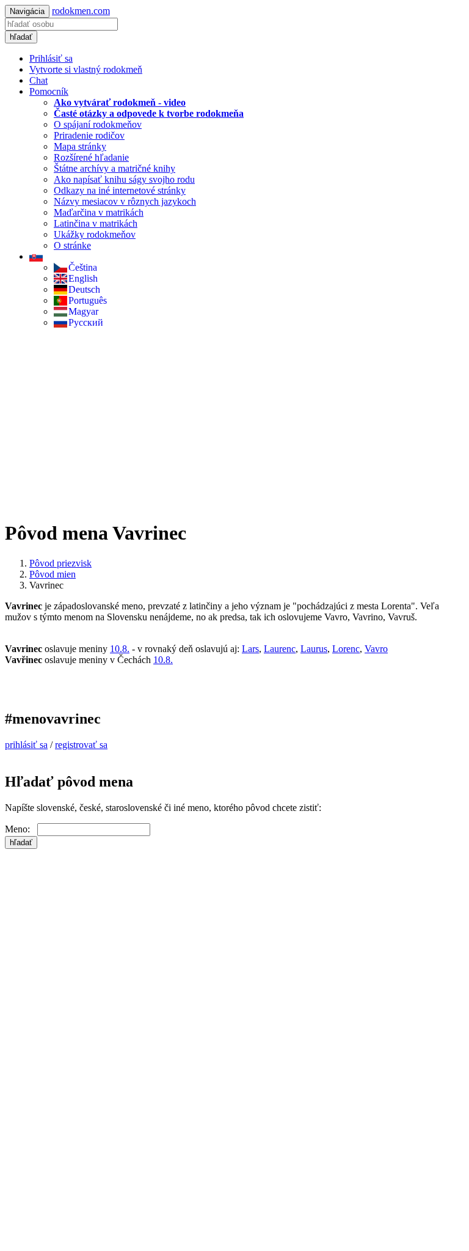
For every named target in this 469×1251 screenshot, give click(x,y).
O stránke (72, 245)
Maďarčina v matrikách (99, 212)
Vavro (376, 649)
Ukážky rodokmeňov (95, 234)
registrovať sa (81, 744)
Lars (250, 649)
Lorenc (346, 649)
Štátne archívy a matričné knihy (114, 168)
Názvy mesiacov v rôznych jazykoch (125, 201)
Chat (38, 80)
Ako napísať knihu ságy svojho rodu (124, 179)
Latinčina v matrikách (95, 223)
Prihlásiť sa (51, 58)
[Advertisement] (234, 423)
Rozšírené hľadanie (91, 157)
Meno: (21, 829)
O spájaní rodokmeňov (98, 124)
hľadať (21, 37)
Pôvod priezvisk (60, 563)
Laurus (313, 649)
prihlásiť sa (26, 744)
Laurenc (280, 649)
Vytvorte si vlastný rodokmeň (85, 69)
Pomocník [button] (48, 91)
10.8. (119, 649)
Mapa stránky (80, 146)
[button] (36, 256)
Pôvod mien (52, 574)
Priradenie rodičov (89, 135)
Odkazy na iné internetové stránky (120, 190)
